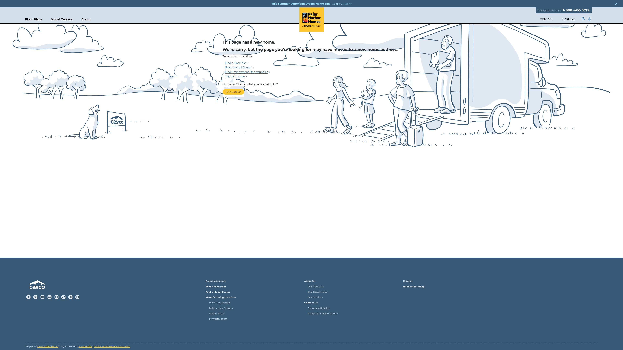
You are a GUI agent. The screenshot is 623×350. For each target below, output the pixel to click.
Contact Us (234, 91)
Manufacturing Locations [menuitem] (221, 297)
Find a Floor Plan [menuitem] (216, 286)
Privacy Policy (85, 346)
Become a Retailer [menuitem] (318, 308)
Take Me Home (235, 76)
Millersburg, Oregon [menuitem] (221, 308)
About (86, 19)
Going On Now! (342, 3)
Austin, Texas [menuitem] (216, 313)
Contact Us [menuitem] (311, 302)
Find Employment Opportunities (246, 72)
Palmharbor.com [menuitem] (216, 281)
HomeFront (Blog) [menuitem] (414, 286)
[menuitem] (86, 19)
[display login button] (589, 18)
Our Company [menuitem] (316, 286)
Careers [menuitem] (407, 281)
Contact (546, 19)
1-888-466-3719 (576, 10)
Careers (568, 19)
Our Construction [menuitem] (318, 292)
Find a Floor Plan (236, 62)
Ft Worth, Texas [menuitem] (218, 318)
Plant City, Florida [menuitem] (219, 302)
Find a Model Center (238, 67)
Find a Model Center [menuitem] (218, 292)
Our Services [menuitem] (315, 297)
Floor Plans (33, 19)
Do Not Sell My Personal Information (112, 346)
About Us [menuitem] (309, 281)
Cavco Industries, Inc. (47, 346)
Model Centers (62, 19)
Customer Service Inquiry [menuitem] (323, 313)
